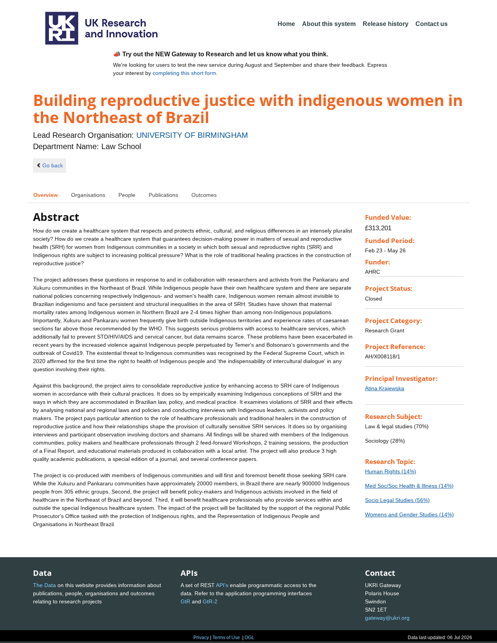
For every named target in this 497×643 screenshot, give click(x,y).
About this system (329, 24)
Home (286, 24)
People (127, 195)
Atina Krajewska (384, 388)
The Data (44, 585)
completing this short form (184, 73)
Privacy (201, 637)
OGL (249, 637)
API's (222, 585)
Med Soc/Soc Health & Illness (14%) (409, 486)
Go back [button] (52, 165)
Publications (163, 195)
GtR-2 (210, 601)
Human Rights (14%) (390, 471)
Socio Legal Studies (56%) (397, 500)
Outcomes (204, 195)
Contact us (431, 24)
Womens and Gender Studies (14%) (409, 514)
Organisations (88, 195)
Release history (385, 24)
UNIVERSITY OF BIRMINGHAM (192, 135)
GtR (185, 601)
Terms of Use (226, 637)
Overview (45, 195)
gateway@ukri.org (387, 618)
